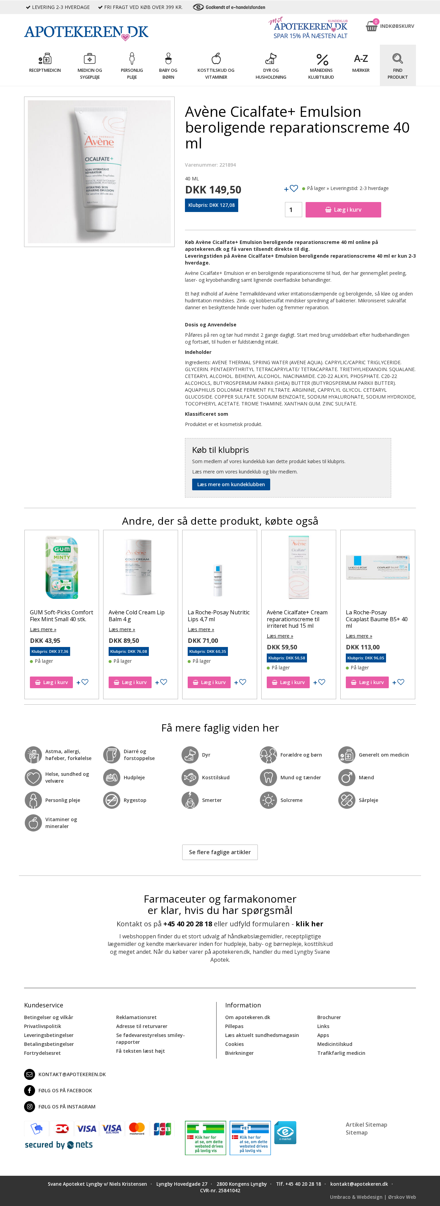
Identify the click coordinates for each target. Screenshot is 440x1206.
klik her (309, 923)
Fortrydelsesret (42, 1053)
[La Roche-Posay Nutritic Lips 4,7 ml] (220, 569)
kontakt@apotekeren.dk (72, 1074)
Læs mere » (43, 629)
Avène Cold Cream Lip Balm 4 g (137, 615)
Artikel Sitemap (366, 1124)
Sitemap (357, 1132)
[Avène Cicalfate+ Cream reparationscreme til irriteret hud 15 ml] (299, 569)
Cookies (234, 1044)
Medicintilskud (334, 1044)
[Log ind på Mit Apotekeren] (308, 27)
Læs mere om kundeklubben (231, 484)
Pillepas (234, 1026)
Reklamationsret (136, 1017)
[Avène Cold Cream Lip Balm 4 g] (141, 569)
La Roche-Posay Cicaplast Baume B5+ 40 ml (377, 618)
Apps (323, 1035)
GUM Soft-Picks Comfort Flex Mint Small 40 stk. (61, 615)
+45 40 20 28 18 (187, 923)
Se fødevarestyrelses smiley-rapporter (150, 1038)
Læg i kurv (348, 209)
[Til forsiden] (99, 33)
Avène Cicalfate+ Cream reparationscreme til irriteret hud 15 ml (297, 618)
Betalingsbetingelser (49, 1044)
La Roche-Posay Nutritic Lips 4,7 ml (219, 615)
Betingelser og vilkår (48, 1017)
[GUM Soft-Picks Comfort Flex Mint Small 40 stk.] (62, 569)
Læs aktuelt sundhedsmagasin (262, 1035)
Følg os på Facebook (65, 1090)
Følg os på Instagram (67, 1106)
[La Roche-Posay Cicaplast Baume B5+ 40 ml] (378, 569)
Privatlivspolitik (42, 1026)
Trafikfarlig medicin (341, 1053)
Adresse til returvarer (141, 1026)
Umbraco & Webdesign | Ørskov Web (373, 1197)
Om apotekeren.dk (247, 1017)
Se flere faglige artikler (220, 852)
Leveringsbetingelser (49, 1035)
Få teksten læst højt (140, 1051)
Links (323, 1026)
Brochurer (329, 1017)
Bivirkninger (239, 1053)
